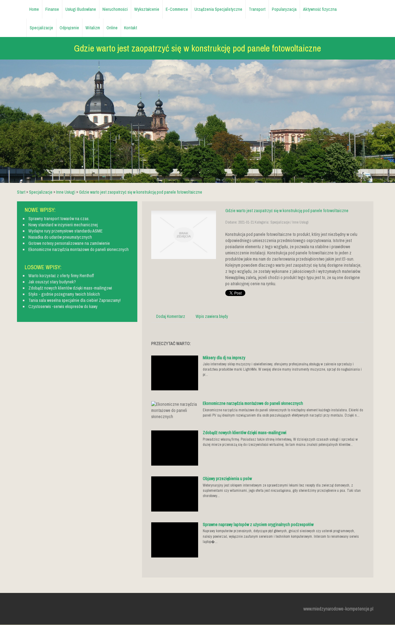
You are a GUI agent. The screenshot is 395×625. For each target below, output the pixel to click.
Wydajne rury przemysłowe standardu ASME (65, 231)
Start (21, 192)
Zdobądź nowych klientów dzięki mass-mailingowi (244, 432)
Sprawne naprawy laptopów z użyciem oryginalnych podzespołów (258, 524)
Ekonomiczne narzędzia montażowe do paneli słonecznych (253, 403)
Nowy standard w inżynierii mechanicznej (63, 225)
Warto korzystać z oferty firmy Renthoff (61, 275)
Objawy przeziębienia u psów (227, 478)
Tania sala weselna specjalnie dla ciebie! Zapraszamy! (74, 300)
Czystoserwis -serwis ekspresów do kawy (63, 306)
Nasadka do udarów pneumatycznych (60, 237)
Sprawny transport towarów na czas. (58, 218)
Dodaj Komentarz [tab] (170, 316)
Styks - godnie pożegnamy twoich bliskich (64, 294)
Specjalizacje (40, 192)
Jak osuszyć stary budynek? (52, 282)
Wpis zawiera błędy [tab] (212, 316)
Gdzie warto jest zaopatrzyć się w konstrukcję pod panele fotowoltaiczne (140, 192)
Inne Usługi (65, 192)
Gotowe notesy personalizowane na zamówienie (69, 243)
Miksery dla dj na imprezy (224, 357)
